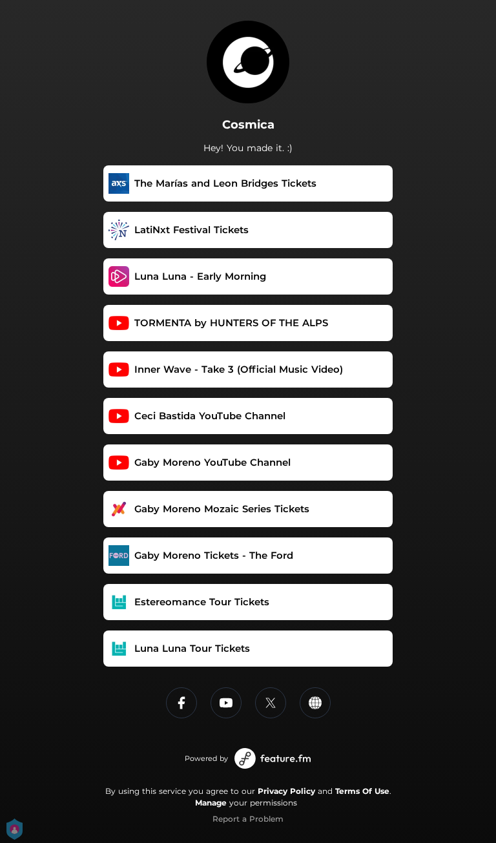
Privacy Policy (286, 791)
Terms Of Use (362, 791)
